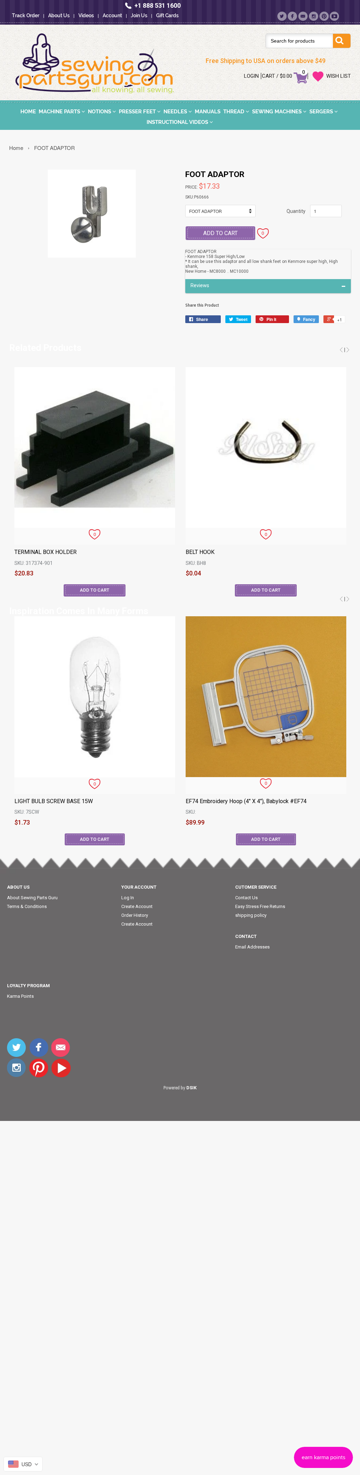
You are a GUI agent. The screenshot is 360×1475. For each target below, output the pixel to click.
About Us (59, 15)
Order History (134, 915)
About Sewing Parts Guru (32, 897)
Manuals (207, 111)
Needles (175, 111)
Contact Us (246, 897)
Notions (100, 111)
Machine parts (60, 111)
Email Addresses (252, 947)
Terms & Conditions (27, 906)
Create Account (137, 906)
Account (112, 15)
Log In (127, 897)
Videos (86, 15)
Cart (268, 76)
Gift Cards (167, 15)
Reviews (200, 286)
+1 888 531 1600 (157, 5)
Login (251, 76)
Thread (234, 111)
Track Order (25, 15)
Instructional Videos (178, 122)
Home (28, 111)
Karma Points (20, 996)
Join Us (139, 15)
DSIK (191, 1087)
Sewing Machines (277, 111)
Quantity (296, 211)
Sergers (321, 111)
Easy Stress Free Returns (260, 906)
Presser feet (138, 111)
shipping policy (250, 915)
